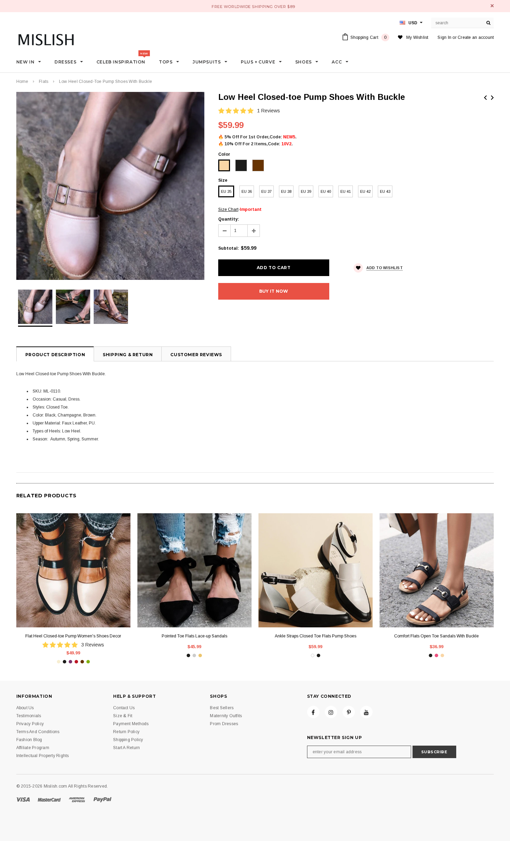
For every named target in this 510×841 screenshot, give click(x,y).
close (492, 5)
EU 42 (365, 191)
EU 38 (286, 191)
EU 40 (326, 191)
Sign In (444, 37)
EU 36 (246, 191)
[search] (488, 23)
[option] (110, 186)
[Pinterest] (348, 712)
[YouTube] (366, 712)
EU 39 (306, 191)
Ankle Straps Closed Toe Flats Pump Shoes (315, 636)
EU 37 (266, 191)
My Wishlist (417, 37)
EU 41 (345, 191)
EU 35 (226, 191)
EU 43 (385, 191)
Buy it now (273, 291)
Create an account (476, 37)
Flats (43, 81)
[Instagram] (331, 712)
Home (22, 81)
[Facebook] (313, 712)
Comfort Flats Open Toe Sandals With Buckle (436, 636)
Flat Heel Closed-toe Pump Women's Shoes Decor (73, 636)
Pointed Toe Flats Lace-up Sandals (194, 636)
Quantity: (228, 219)
